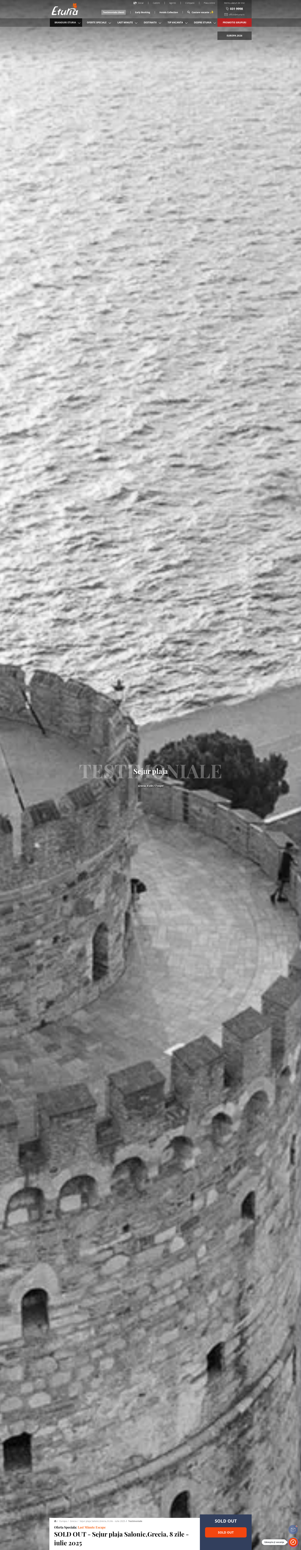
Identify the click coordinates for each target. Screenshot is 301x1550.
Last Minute (125, 22)
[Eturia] (55, 1521)
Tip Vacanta (175, 22)
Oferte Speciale (96, 22)
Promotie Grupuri (234, 22)
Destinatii (150, 22)
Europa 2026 (234, 35)
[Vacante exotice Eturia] (63, 9)
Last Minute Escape (92, 1527)
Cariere (156, 2)
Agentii (172, 2)
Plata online (209, 2)
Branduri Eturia (65, 22)
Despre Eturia (202, 22)
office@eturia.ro (236, 14)
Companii (189, 2)
